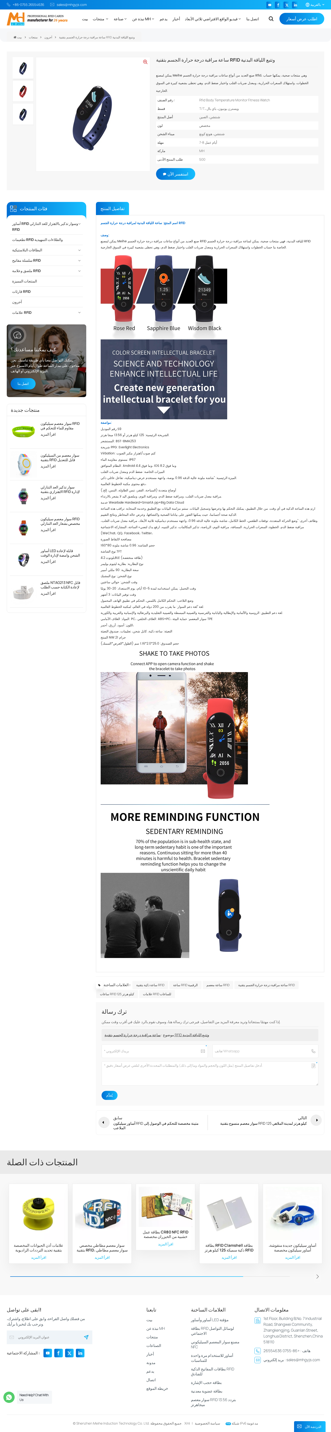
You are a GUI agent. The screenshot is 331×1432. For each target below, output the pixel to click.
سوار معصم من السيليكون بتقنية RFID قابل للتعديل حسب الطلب (60, 457)
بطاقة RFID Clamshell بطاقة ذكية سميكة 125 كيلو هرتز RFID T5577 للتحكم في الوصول (229, 1247)
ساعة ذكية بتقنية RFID (150, 985)
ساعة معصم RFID (217, 985)
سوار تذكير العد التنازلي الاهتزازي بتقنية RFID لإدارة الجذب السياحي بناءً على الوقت (60, 489)
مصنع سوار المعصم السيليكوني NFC (215, 1344)
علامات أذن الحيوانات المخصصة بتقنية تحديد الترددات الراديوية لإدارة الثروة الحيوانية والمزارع (38, 1247)
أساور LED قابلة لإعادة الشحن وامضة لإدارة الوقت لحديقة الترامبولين (60, 553)
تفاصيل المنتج (112, 208)
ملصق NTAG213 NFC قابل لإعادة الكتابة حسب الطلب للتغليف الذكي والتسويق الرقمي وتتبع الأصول (60, 584)
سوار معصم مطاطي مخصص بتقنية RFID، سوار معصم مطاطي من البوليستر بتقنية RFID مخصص (102, 1247)
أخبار (176, 18)
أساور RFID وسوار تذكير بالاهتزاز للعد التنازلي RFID (45, 226)
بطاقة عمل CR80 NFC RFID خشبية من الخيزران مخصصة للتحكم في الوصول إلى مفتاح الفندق (165, 1234)
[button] (317, 1276)
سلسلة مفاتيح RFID (26, 260)
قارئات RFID (21, 291)
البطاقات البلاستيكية (27, 250)
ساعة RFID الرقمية (185, 985)
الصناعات (153, 1345)
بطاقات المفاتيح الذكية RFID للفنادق (212, 1371)
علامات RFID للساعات (157, 994)
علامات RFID (22, 312)
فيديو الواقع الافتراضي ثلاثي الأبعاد (211, 18)
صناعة (118, 18)
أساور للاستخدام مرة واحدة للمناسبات (212, 1358)
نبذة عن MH (141, 18)
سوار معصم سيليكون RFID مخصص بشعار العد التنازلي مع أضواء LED (60, 521)
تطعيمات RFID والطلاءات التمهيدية (37, 239)
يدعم (164, 18)
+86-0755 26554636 (28, 4)
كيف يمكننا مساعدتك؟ (33, 349)
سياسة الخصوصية (207, 1423)
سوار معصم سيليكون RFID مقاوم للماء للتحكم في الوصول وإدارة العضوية (60, 425)
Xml (187, 1423)
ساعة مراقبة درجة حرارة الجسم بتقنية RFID (266, 985)
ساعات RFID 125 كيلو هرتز (117, 994)
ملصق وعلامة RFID (26, 270)
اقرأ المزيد (48, 434)
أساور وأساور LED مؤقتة (210, 1319)
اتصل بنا (252, 18)
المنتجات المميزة (24, 281)
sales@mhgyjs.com (72, 4)
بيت (85, 18)
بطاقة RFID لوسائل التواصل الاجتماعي (212, 1331)
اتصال (151, 1379)
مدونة (150, 1362)
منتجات (99, 18)
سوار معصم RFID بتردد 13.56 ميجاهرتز (213, 1402)
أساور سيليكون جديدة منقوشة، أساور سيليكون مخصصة (292, 1247)
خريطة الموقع (157, 1388)
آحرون (48, 37)
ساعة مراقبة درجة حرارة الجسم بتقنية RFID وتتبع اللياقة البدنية (156, 1034)
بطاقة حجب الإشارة (206, 1382)
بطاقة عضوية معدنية (206, 1391)
